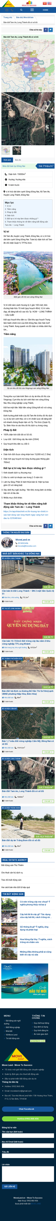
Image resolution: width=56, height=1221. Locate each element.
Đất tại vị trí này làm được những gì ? (22, 218)
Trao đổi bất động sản (11, 880)
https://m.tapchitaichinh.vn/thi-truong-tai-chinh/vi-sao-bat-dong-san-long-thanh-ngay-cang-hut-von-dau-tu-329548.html (26, 514)
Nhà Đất (9, 1031)
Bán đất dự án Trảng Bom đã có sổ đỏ (21, 840)
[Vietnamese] (45, 3)
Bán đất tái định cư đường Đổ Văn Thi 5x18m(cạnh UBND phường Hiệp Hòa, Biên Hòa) (27, 692)
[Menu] (32, 9)
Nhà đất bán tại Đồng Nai (13, 166)
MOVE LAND (36, 1204)
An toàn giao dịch (41, 1034)
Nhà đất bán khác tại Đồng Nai (21, 553)
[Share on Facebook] (46, 30)
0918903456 (23, 543)
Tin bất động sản (13, 1038)
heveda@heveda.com (27, 546)
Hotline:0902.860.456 (28, 1119)
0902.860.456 (18, 1086)
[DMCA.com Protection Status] (38, 1041)
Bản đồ (18, 160)
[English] (49, 3)
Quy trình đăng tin (41, 1030)
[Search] (21, 10)
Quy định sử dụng (41, 1027)
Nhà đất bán (28, 17)
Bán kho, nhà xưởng (11, 597)
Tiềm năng (11, 209)
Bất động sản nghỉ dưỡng (12, 1022)
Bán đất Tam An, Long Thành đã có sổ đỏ (23, 791)
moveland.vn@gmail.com (21, 1091)
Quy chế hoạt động (41, 1023)
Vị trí (9, 206)
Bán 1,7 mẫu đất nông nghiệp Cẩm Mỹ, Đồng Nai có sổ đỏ (28, 742)
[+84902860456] (12, 10)
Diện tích (10, 215)
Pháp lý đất (12, 212)
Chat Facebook (27, 1109)
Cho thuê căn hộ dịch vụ (12, 872)
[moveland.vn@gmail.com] (7, 10)
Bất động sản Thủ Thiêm (12, 865)
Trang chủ (8, 17)
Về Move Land (11, 1035)
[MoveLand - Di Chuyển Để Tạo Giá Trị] (8, 3)
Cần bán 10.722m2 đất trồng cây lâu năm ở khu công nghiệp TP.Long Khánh (26, 642)
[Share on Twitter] (50, 30)
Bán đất (19, 17)
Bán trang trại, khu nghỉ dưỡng (15, 647)
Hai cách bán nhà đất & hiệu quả (15, 887)
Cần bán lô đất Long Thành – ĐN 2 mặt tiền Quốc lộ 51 (28, 592)
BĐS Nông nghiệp (13, 1027)
